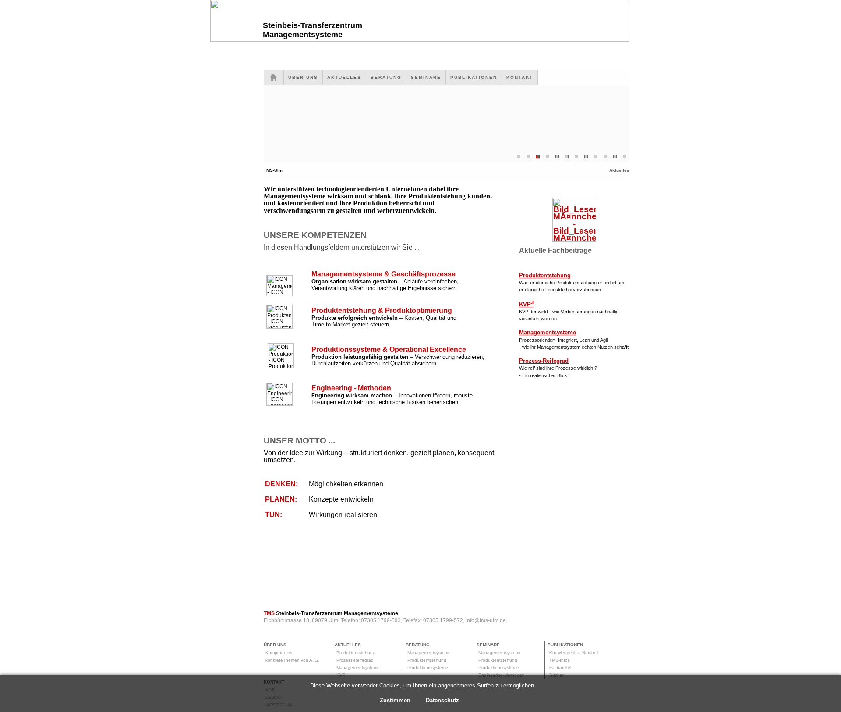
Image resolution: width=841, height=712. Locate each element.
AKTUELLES (344, 77)
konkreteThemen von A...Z (292, 660)
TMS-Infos (559, 660)
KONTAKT (519, 77)
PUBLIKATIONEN (474, 77)
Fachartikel (560, 667)
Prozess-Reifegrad (355, 660)
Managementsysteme (358, 667)
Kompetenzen (280, 652)
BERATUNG (386, 77)
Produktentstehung (356, 652)
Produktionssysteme (428, 667)
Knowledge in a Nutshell (574, 652)
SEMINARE (425, 77)
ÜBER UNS (303, 77)
